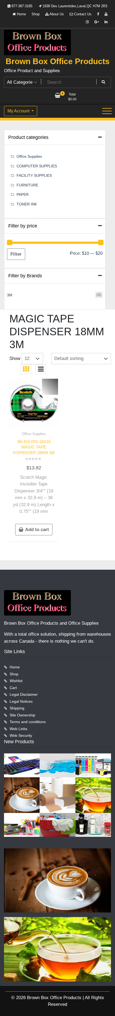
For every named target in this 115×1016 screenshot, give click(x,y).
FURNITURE (27, 185)
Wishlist (16, 681)
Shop (36, 14)
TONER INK (27, 204)
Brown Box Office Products (58, 61)
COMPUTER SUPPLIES (37, 166)
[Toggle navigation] (107, 111)
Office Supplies (34, 434)
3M (9, 295)
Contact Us (82, 14)
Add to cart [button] (37, 529)
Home (21, 14)
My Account (18, 111)
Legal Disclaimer (24, 694)
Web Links (18, 729)
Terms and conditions (28, 722)
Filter (16, 254)
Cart (13, 688)
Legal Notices (21, 701)
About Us (56, 14)
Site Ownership (22, 715)
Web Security (21, 735)
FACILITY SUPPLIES (34, 175)
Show (14, 358)
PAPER (23, 194)
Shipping (17, 708)
